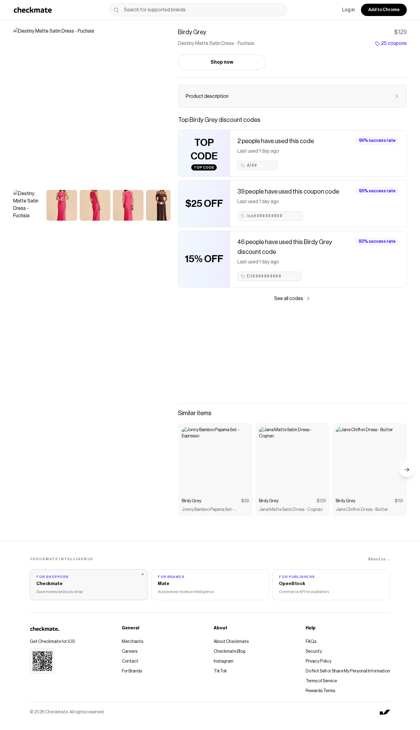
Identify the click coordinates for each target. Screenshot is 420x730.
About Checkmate (231, 642)
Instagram (223, 661)
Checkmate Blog (229, 651)
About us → (379, 559)
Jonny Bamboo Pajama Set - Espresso (208, 510)
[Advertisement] (292, 353)
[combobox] (198, 9)
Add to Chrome (383, 10)
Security (314, 651)
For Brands (132, 671)
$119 (399, 501)
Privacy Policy (318, 661)
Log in (348, 9)
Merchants (132, 642)
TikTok (220, 671)
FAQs (311, 642)
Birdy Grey (191, 501)
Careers (129, 651)
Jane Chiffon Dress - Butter (362, 509)
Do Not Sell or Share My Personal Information (348, 671)
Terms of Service (321, 681)
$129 (321, 501)
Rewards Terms (320, 691)
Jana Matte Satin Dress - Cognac (291, 509)
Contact (130, 661)
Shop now (222, 62)
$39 (245, 501)
